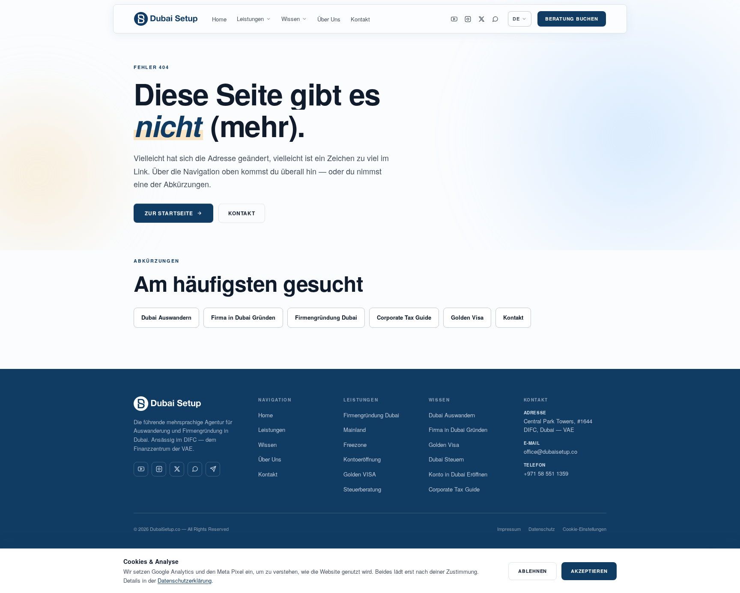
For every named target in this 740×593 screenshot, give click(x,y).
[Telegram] (213, 469)
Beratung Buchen (571, 18)
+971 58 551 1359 (546, 473)
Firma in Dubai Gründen (243, 317)
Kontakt (360, 19)
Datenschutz (541, 528)
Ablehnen (532, 571)
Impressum (509, 528)
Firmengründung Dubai (326, 317)
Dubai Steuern (446, 459)
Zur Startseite (169, 213)
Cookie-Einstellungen (584, 528)
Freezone (355, 444)
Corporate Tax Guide (404, 317)
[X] (481, 18)
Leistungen (250, 19)
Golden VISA (359, 474)
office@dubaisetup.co (550, 451)
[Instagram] (468, 18)
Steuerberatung (362, 489)
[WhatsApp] (495, 18)
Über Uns (328, 19)
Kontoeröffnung (362, 459)
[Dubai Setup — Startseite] (166, 19)
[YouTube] (454, 18)
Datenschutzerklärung (185, 580)
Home (219, 19)
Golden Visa (467, 317)
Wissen (290, 19)
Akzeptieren (589, 571)
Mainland (354, 429)
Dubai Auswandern (166, 317)
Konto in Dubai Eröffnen (458, 474)
